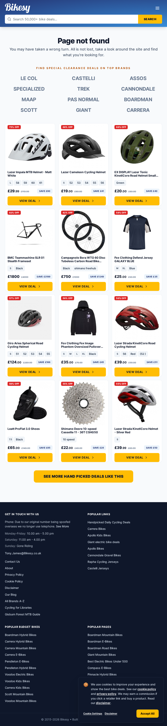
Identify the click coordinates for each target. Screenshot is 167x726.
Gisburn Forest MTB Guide (22, 614)
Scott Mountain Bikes (19, 694)
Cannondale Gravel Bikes (104, 555)
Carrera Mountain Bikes (20, 648)
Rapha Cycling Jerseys (103, 561)
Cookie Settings (92, 713)
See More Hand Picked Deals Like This (83, 476)
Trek (83, 89)
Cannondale (138, 89)
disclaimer (103, 703)
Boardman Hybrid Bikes (20, 635)
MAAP (29, 99)
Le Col (29, 78)
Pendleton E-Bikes (17, 661)
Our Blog (10, 594)
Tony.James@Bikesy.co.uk (23, 553)
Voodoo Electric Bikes (19, 674)
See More (62, 526)
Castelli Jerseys (98, 568)
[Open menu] (157, 8)
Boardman (138, 99)
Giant (83, 110)
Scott (29, 110)
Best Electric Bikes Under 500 (108, 661)
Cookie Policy (14, 581)
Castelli (83, 78)
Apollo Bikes (96, 548)
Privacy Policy (14, 574)
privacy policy (106, 693)
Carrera (138, 110)
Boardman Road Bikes (102, 648)
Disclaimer (111, 713)
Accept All (148, 713)
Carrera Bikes (97, 528)
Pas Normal (83, 99)
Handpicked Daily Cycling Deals (109, 522)
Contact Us (12, 561)
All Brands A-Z (14, 601)
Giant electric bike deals (104, 542)
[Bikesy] (17, 8)
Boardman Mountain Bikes (105, 635)
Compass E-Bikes (99, 668)
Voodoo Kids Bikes (17, 681)
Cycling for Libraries (18, 607)
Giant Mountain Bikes (102, 654)
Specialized (28, 89)
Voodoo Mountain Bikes (20, 701)
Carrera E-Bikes (15, 654)
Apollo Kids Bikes (99, 535)
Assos (138, 78)
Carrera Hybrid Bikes (19, 641)
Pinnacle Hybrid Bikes (102, 674)
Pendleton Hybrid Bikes (20, 668)
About (9, 568)
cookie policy (146, 689)
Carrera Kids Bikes (17, 687)
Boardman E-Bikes (100, 641)
